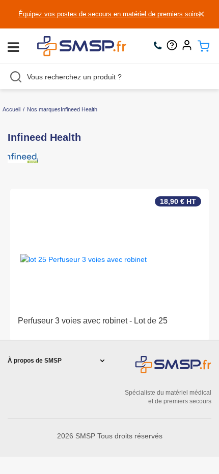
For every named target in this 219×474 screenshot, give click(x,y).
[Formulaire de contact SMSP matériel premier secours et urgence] (174, 46)
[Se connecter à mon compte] (189, 46)
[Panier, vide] (203, 46)
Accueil (11, 109)
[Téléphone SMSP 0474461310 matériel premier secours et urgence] (160, 46)
